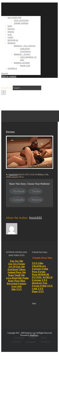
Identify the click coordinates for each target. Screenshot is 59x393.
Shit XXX (16, 289)
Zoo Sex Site (16, 261)
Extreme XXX (39, 280)
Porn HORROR (40, 274)
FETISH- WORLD (42, 277)
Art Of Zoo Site (16, 266)
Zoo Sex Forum (16, 263)
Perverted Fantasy (16, 283)
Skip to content (8, 76)
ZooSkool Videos (16, 269)
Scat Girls (16, 286)
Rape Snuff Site (16, 275)
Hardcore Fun (39, 283)
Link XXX (37, 288)
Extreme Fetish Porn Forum (40, 270)
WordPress (34, 335)
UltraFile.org (39, 266)
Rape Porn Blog (16, 280)
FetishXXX (13, 175)
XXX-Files (37, 263)
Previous (10, 131)
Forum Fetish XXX (42, 285)
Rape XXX (38, 291)
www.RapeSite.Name (17, 278)
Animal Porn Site (16, 272)
